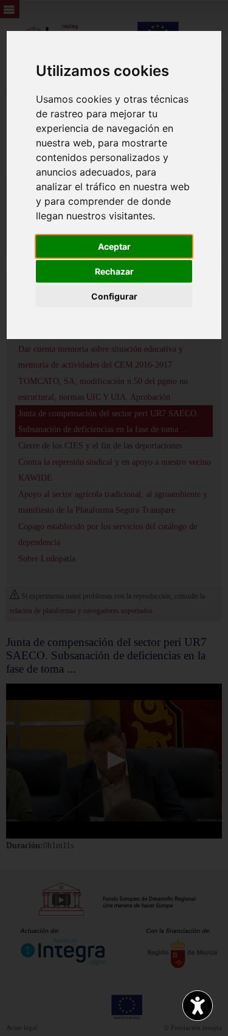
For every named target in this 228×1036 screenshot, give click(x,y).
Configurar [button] (114, 296)
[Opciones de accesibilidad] (197, 1005)
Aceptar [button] (114, 246)
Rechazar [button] (114, 271)
